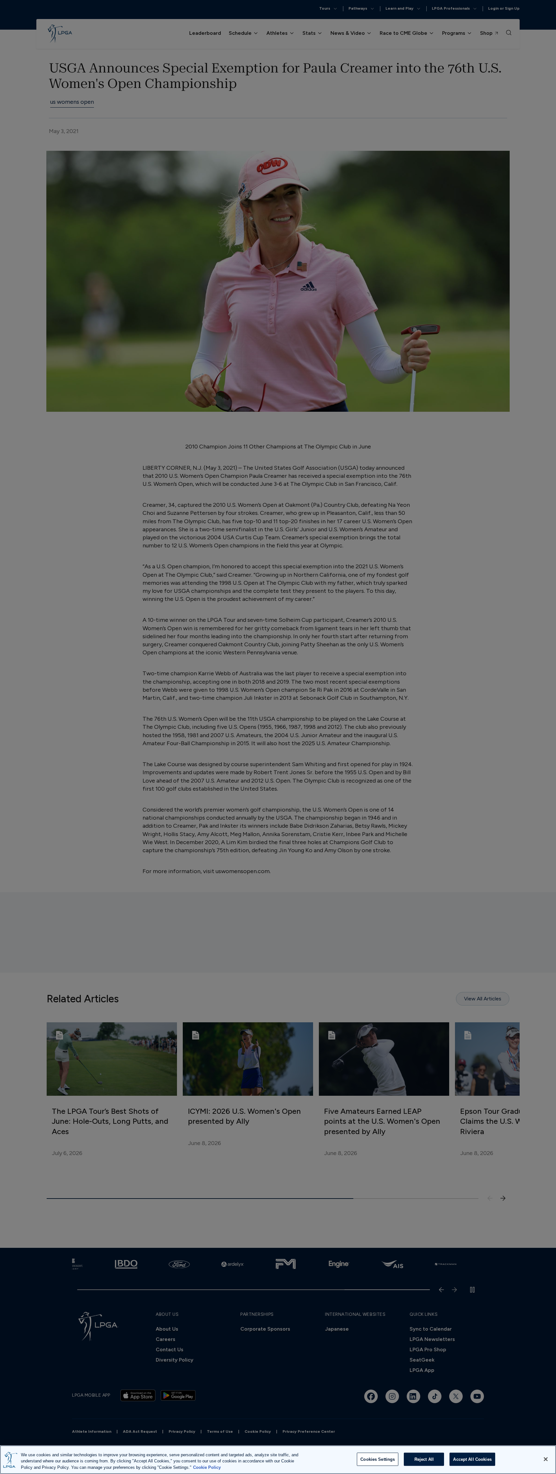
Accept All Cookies (472, 1459)
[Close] (546, 1459)
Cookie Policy (207, 1467)
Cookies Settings (377, 1459)
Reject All (424, 1459)
